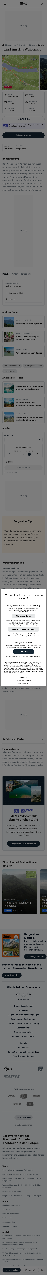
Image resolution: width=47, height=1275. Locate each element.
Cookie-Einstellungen (23, 684)
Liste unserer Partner (36, 671)
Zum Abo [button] (24, 652)
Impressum (23, 677)
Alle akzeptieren (23, 616)
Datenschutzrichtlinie (23, 680)
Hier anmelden (35, 656)
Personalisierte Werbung (23, 629)
